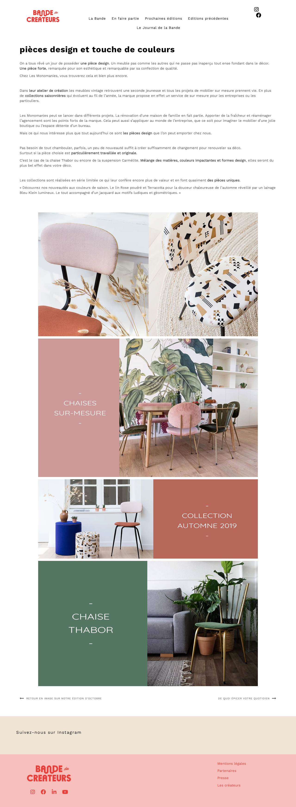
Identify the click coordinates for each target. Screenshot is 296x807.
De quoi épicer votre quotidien (244, 698)
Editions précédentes (208, 18)
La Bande (97, 18)
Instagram (69, 732)
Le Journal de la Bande (158, 28)
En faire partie (125, 18)
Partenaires (226, 771)
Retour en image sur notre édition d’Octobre (64, 698)
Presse (223, 778)
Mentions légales (231, 763)
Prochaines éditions (163, 18)
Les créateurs (228, 785)
